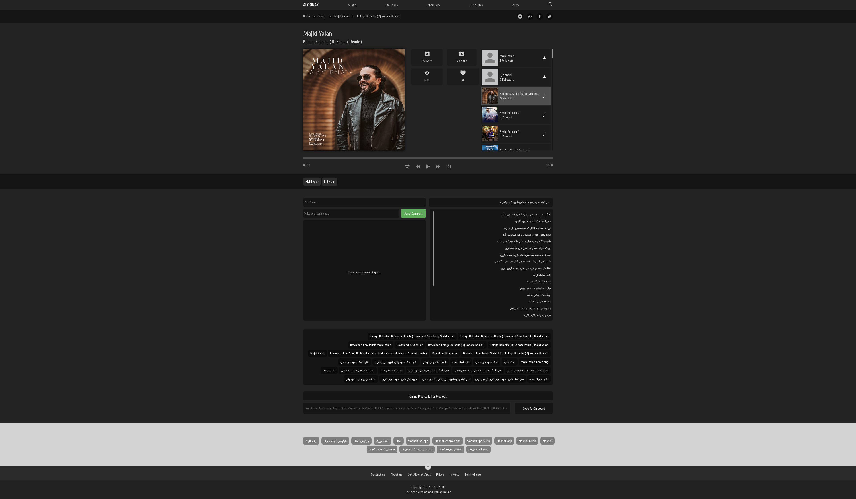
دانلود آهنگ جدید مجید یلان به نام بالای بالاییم (478, 370)
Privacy (454, 474)
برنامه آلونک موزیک (478, 449)
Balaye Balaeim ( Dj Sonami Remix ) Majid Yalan (519, 345)
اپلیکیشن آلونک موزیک (335, 441)
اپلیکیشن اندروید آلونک (450, 449)
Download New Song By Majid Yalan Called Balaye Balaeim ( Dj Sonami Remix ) (378, 353)
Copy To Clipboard (534, 408)
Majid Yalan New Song (534, 362)
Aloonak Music (527, 441)
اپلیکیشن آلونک (361, 441)
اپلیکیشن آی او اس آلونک (382, 449)
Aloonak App (504, 441)
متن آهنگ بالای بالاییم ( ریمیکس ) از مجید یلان (499, 379)
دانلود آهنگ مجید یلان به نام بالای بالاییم (428, 370)
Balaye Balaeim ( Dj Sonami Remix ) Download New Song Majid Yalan (412, 336)
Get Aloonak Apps (419, 474)
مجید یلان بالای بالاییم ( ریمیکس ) (399, 379)
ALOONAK (311, 4)
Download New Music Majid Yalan (370, 345)
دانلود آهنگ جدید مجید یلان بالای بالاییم (527, 370)
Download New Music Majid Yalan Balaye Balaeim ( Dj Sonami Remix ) (505, 353)
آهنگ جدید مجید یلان (486, 362)
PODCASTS (392, 5)
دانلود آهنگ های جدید (391, 370)
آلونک (398, 441)
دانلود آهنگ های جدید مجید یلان (357, 370)
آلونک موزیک (382, 441)
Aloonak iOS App (418, 441)
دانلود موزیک (329, 370)
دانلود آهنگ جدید (461, 362)
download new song (445, 353)
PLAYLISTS (434, 5)
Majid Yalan (341, 16)
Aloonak (547, 441)
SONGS (352, 5)
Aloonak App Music (478, 441)
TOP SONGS (476, 5)
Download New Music (410, 345)
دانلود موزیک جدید (538, 379)
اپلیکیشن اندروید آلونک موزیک (417, 449)
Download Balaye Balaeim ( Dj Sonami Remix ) (456, 345)
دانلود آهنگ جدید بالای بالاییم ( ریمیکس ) (396, 362)
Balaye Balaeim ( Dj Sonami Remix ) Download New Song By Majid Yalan (504, 336)
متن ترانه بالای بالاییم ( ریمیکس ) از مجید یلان (446, 379)
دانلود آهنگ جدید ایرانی (435, 362)
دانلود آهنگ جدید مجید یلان (354, 362)
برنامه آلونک (311, 441)
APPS (515, 5)
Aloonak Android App (448, 441)
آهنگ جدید (509, 362)
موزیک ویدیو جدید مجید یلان (361, 379)
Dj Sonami (329, 181)
